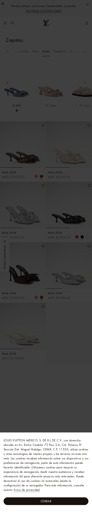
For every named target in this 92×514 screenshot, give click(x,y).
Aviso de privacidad (27, 490)
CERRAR (46, 501)
